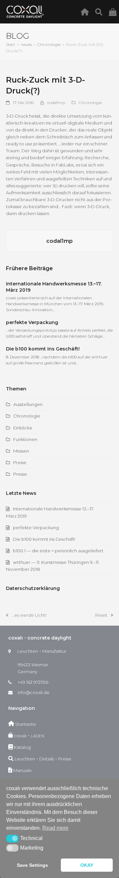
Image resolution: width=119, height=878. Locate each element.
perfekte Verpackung (32, 322)
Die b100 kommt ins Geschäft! (43, 349)
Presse (20, 474)
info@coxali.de (34, 692)
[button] (12, 838)
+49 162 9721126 (33, 682)
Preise (19, 462)
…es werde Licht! (26, 615)
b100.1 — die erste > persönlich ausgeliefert (58, 550)
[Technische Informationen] (100, 11)
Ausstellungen (28, 404)
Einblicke (22, 427)
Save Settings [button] (32, 865)
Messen (21, 451)
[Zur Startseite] (86, 11)
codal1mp (56, 102)
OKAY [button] (86, 865)
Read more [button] (55, 828)
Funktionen (25, 439)
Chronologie (90, 102)
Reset (104, 615)
